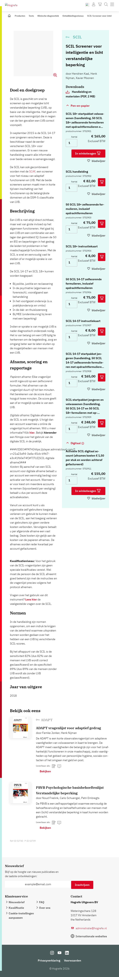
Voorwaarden (72, 960)
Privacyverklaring (49, 960)
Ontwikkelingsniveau (73, 15)
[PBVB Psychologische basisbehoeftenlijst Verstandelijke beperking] (20, 792)
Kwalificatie (16, 908)
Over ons (44, 908)
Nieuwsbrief (16, 902)
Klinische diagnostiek (48, 15)
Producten (20, 15)
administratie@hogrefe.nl (91, 928)
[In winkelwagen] (101, 182)
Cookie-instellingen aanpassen (21, 915)
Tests (31, 15)
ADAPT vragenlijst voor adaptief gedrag (68, 728)
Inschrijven (82, 885)
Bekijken (45, 771)
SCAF (32, 171)
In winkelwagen (86, 153)
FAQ (41, 902)
